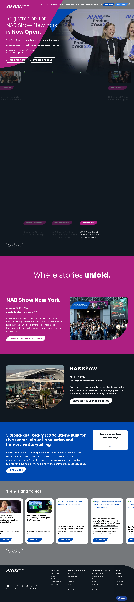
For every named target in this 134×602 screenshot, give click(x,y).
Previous (8, 244)
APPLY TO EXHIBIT (121, 4)
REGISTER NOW (109, 4)
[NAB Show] (20, 4)
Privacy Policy (119, 584)
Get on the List (55, 573)
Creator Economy (97, 579)
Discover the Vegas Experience (91, 400)
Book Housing (55, 579)
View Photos (54, 584)
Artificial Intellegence (98, 573)
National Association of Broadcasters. (20, 589)
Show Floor (54, 587)
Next (16, 244)
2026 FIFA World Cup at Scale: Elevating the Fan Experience (38, 528)
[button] (129, 4)
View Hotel (70, 579)
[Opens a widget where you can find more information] (121, 598)
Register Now (71, 573)
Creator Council (120, 581)
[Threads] (36, 586)
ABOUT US (120, 570)
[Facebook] (13, 586)
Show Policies (119, 587)
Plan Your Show (72, 590)
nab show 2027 (97, 87)
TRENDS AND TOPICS (101, 570)
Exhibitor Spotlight (97, 587)
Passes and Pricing (73, 576)
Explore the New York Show (25, 338)
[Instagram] (18, 586)
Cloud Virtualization (67, 528)
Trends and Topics (75, 534)
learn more (16, 470)
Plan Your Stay (72, 587)
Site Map (118, 590)
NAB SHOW (55, 570)
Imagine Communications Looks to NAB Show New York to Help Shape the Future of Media (73, 521)
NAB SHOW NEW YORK (77, 570)
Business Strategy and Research (72, 526)
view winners (68, 222)
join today (121, 87)
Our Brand (118, 573)
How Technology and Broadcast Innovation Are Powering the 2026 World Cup (107, 529)
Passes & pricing (43, 59)
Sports (13, 531)
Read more (32, 540)
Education (54, 590)
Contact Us (119, 576)
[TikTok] (32, 586)
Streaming (35, 531)
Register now (17, 59)
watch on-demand (14, 222)
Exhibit (53, 576)
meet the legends (41, 222)
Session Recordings (56, 581)
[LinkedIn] (27, 586)
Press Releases (120, 579)
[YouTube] (8, 586)
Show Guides (96, 590)
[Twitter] (22, 586)
